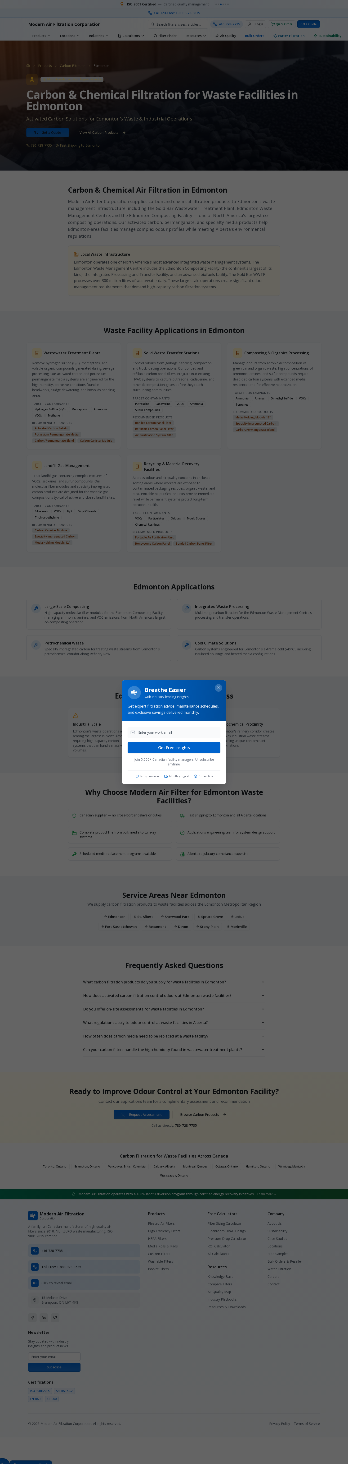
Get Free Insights (174, 747)
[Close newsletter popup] (218, 688)
